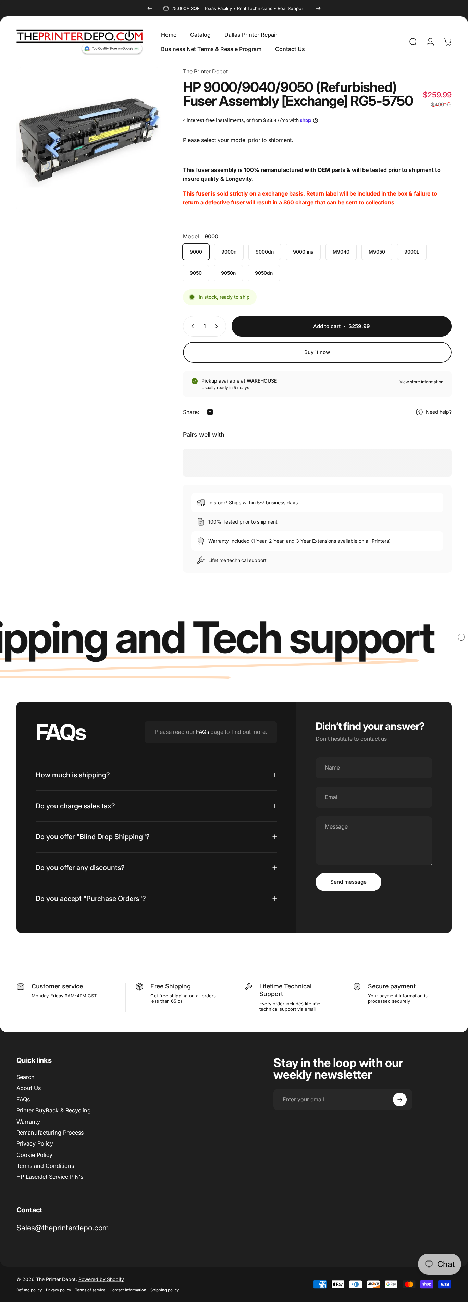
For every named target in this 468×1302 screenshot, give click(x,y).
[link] (62, 1227)
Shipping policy (164, 1290)
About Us (28, 1088)
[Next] (318, 8)
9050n (228, 273)
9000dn (265, 252)
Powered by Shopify (101, 1279)
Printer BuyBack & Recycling (53, 1110)
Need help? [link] (439, 412)
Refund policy (29, 1290)
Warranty (28, 1121)
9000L (411, 252)
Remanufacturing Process (50, 1132)
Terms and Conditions (45, 1165)
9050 (196, 273)
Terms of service (90, 1290)
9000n (228, 252)
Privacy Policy (34, 1143)
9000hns (303, 252)
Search (25, 1077)
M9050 (377, 252)
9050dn (264, 273)
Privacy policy (58, 1290)
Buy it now (317, 352)
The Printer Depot (205, 71)
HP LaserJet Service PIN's (49, 1176)
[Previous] (149, 8)
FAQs (202, 731)
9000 (196, 252)
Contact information (128, 1290)
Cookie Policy (34, 1154)
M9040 (341, 252)
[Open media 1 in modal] (88, 139)
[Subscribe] (400, 1099)
